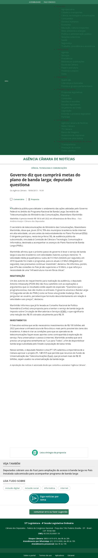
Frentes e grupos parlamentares (77, 86)
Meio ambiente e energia (73, 30)
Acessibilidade (34, 2)
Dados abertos (68, 150)
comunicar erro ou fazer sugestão (50, 511)
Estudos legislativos (70, 104)
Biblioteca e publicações (72, 61)
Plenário (65, 95)
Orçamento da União (71, 107)
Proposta (35, 199)
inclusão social (32, 488)
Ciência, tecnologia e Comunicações (49, 168)
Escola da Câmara (69, 64)
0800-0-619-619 (50, 538)
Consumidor (67, 18)
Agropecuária (67, 9)
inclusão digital (12, 488)
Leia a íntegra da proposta (53, 452)
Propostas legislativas (71, 92)
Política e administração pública (76, 34)
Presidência (66, 58)
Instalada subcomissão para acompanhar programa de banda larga (40, 473)
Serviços (65, 55)
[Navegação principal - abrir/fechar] (6, 79)
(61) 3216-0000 (56, 541)
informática (49, 488)
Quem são (66, 80)
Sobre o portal (29, 555)
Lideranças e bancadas (72, 83)
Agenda (65, 52)
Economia (66, 24)
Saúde (64, 40)
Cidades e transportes (71, 12)
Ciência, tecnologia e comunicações (78, 15)
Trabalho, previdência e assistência (78, 46)
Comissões (66, 98)
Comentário (19, 199)
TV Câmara (66, 129)
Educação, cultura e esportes (75, 27)
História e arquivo (69, 70)
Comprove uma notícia (72, 138)
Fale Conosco (49, 2)
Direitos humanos (70, 21)
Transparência (68, 144)
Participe (65, 116)
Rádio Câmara (68, 126)
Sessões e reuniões (70, 101)
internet (64, 488)
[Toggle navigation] (30, 79)
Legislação (66, 110)
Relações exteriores (70, 37)
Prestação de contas (71, 147)
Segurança (66, 43)
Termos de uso (45, 555)
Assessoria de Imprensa (72, 135)
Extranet (71, 555)
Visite (64, 73)
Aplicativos (59, 555)
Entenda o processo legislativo (76, 113)
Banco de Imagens (70, 132)
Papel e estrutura (69, 67)
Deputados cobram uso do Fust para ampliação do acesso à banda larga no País (47, 470)
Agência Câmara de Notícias (74, 123)
